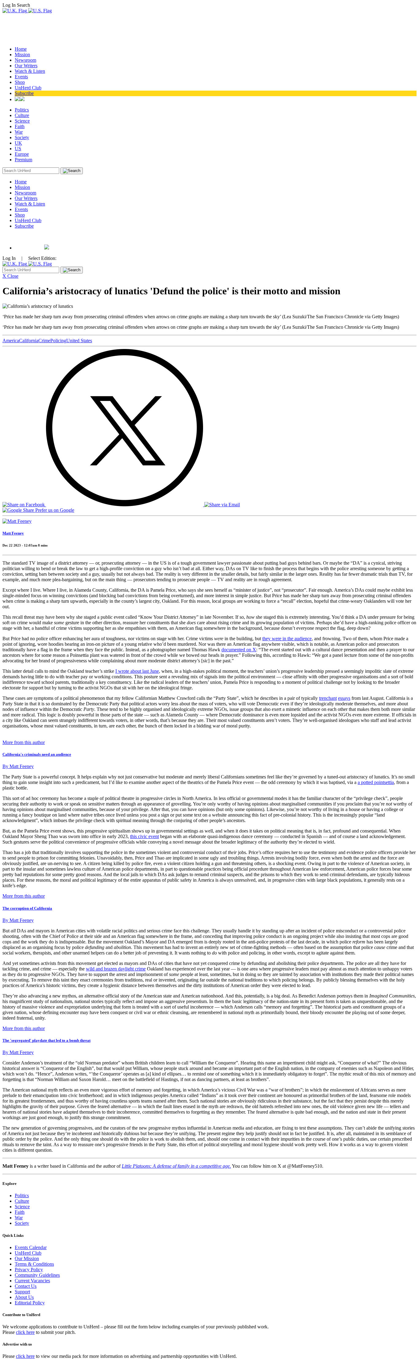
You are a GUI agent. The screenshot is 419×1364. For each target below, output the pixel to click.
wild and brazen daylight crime (116, 968)
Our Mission (27, 1258)
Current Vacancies (32, 1280)
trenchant (328, 698)
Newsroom (25, 60)
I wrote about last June (137, 671)
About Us (24, 1297)
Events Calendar (31, 1247)
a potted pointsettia (376, 782)
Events (21, 76)
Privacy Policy (29, 1269)
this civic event (144, 836)
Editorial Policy (30, 1302)
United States (79, 340)
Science (22, 120)
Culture (22, 115)
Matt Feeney (13, 533)
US (18, 148)
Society (22, 137)
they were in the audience (287, 638)
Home (21, 49)
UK (18, 143)
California (28, 340)
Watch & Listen (30, 71)
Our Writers (26, 65)
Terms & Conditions (34, 1264)
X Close (10, 276)
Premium (23, 159)
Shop (20, 82)
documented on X (238, 649)
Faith (20, 126)
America (10, 340)
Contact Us (26, 1286)
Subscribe (24, 93)
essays (344, 698)
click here (25, 1332)
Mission (22, 54)
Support (22, 1291)
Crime (44, 340)
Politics (22, 109)
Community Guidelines (37, 1275)
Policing (58, 340)
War (19, 132)
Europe (22, 154)
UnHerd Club (28, 87)
